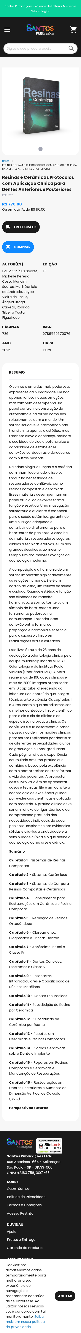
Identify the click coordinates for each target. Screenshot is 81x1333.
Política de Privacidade (26, 1196)
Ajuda (11, 1231)
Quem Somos (18, 1188)
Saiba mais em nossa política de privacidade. (25, 1321)
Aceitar (65, 1296)
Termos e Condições (24, 1205)
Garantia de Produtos (25, 1247)
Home (5, 161)
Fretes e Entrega (21, 1239)
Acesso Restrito (20, 1213)
